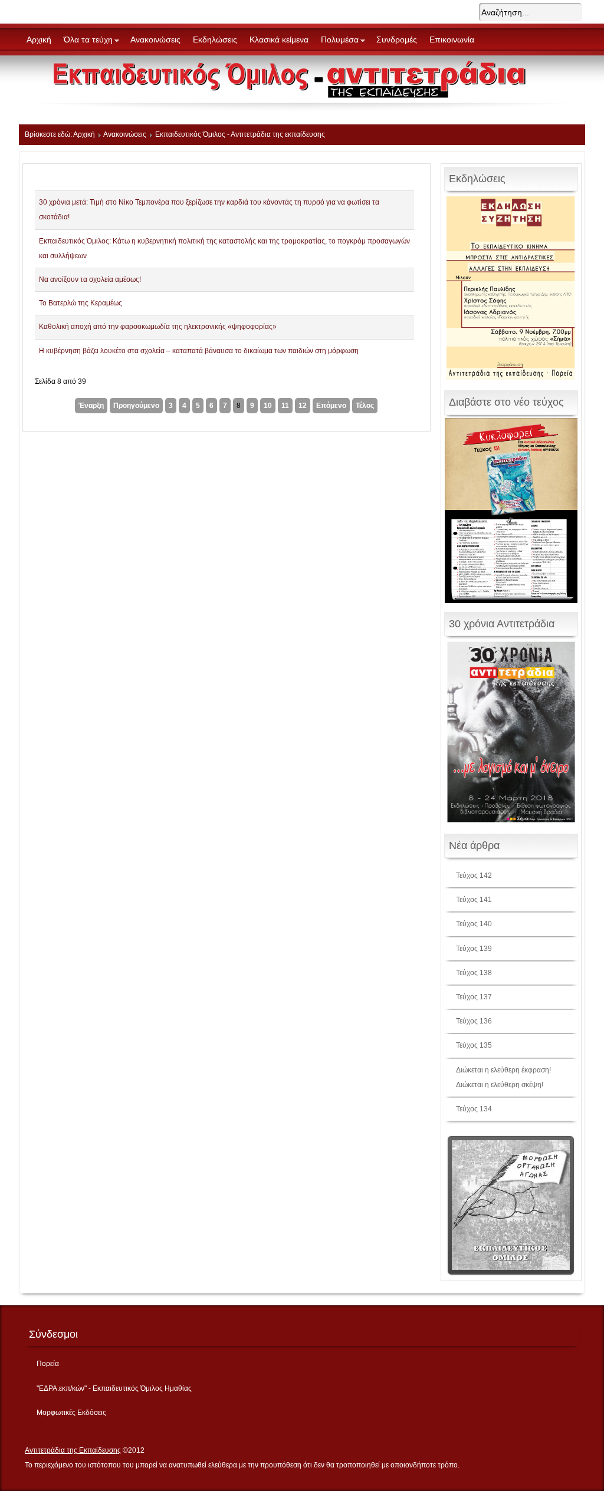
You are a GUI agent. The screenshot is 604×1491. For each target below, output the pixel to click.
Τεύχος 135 (474, 1045)
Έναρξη (91, 405)
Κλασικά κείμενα (279, 39)
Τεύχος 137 (474, 997)
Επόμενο (331, 405)
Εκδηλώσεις (215, 39)
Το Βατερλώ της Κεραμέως (80, 303)
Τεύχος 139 (474, 948)
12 (302, 405)
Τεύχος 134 (474, 1109)
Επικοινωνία (451, 39)
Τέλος (365, 405)
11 (285, 405)
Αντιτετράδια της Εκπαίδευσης (73, 1450)
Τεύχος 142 (474, 875)
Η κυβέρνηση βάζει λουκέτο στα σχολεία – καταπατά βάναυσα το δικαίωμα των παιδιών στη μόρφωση (199, 351)
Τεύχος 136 (474, 1021)
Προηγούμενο (136, 405)
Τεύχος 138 (474, 973)
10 (268, 405)
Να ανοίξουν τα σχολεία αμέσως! (90, 279)
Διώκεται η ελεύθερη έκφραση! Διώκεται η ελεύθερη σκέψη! (503, 1077)
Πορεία (48, 1364)
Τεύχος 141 (474, 900)
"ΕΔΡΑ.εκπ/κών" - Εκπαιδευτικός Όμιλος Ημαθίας (114, 1388)
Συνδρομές (396, 39)
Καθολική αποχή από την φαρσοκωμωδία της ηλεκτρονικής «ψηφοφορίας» (158, 326)
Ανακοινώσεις (155, 39)
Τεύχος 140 (474, 924)
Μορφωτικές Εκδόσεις (71, 1412)
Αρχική (39, 39)
